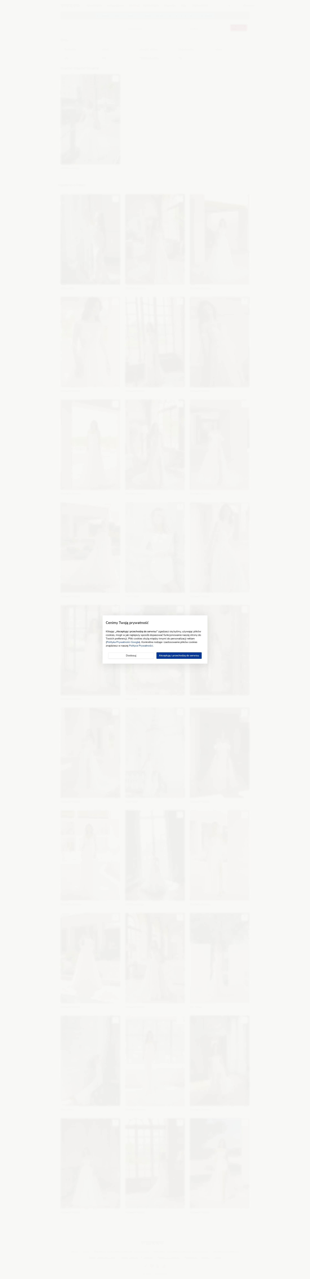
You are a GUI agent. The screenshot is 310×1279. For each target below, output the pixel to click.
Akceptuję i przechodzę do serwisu (179, 655)
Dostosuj (131, 655)
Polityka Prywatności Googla (123, 642)
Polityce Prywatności (141, 645)
